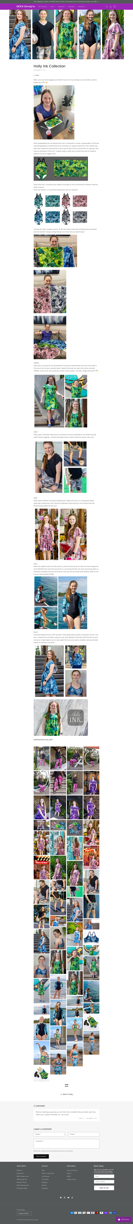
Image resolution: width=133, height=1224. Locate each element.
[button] (43, 6)
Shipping (44, 1182)
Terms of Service (72, 1170)
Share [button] (37, 75)
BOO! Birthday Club (23, 1185)
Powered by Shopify (33, 1219)
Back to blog (68, 1094)
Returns (44, 1185)
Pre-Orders (45, 1179)
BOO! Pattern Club (22, 1176)
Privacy (69, 1173)
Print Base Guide (22, 1188)
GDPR (69, 1176)
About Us (19, 1170)
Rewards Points (21, 1182)
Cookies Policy (71, 1179)
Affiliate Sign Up (22, 1179)
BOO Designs (24, 1219)
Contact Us (20, 1173)
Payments (45, 1188)
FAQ (43, 1170)
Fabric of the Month (48, 1173)
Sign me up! (104, 1188)
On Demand (45, 1176)
